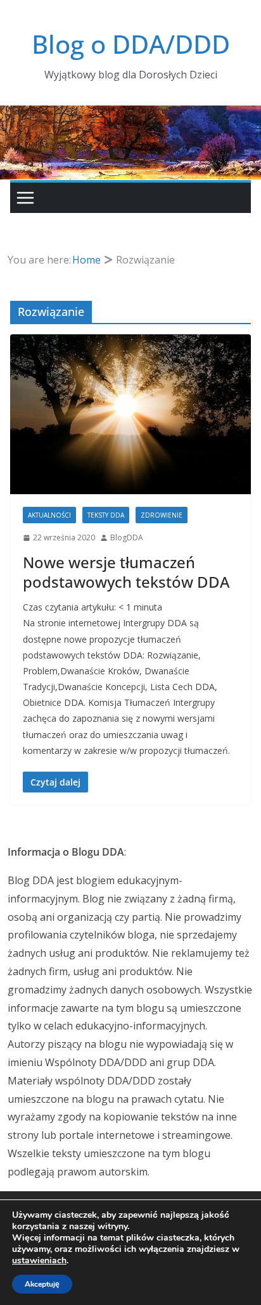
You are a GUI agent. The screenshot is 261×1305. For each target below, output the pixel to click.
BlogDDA (126, 537)
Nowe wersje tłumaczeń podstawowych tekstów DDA (126, 572)
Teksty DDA (105, 515)
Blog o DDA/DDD (131, 44)
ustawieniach (39, 1260)
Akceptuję (42, 1284)
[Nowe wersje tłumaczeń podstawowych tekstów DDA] (130, 414)
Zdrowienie (161, 515)
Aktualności (49, 515)
